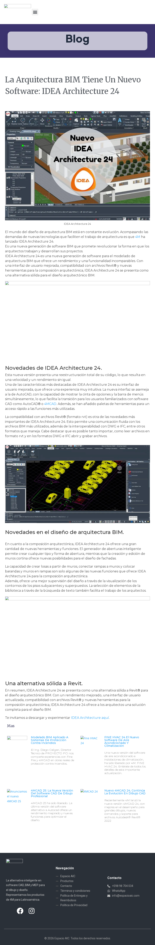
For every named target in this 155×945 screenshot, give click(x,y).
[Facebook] (20, 911)
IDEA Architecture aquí (90, 718)
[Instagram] (31, 911)
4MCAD (50, 404)
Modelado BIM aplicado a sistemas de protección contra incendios (49, 740)
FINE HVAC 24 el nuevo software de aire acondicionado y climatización (121, 741)
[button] (35, 12)
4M (137, 237)
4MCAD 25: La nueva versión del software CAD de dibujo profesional (52, 793)
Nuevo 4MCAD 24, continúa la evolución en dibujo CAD (125, 792)
